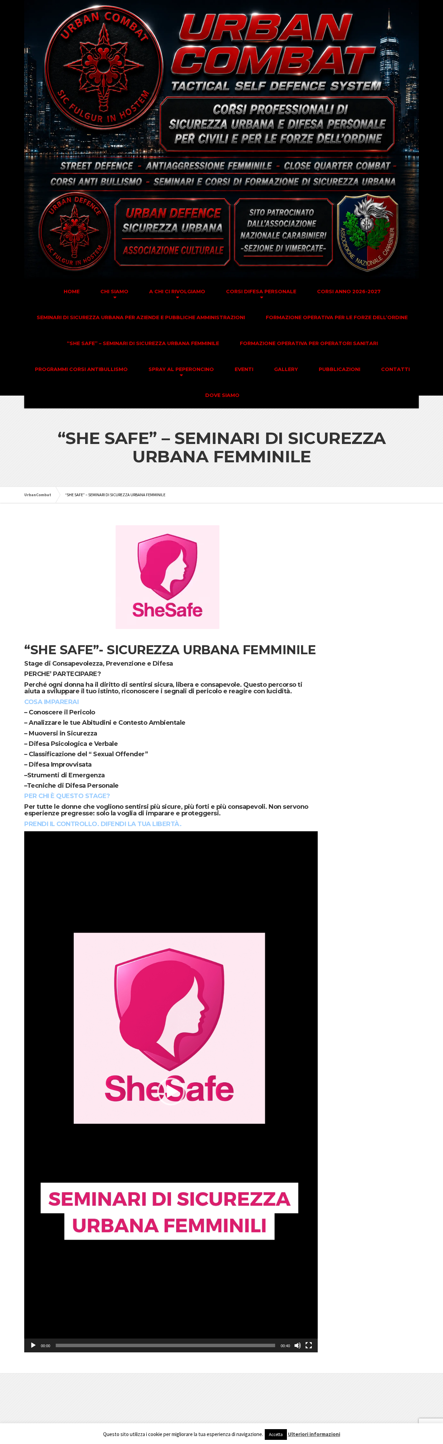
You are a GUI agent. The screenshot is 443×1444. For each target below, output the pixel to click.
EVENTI (244, 369)
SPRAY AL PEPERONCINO (181, 369)
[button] (171, 1091)
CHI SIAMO (114, 291)
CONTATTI (395, 369)
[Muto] (297, 1345)
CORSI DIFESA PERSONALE (261, 291)
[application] (171, 1091)
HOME (72, 291)
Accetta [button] (276, 1434)
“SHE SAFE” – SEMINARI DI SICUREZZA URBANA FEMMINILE (143, 343)
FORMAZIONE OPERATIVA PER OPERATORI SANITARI (309, 343)
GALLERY (286, 369)
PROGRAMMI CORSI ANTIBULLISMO (81, 369)
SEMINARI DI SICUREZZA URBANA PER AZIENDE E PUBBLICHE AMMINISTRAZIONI (141, 317)
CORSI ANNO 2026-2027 (349, 291)
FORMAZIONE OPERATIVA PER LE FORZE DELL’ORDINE (337, 317)
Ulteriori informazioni (314, 1434)
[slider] (165, 1345)
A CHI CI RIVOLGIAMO (177, 291)
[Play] (33, 1345)
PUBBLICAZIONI (339, 369)
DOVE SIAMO (222, 395)
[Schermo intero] (308, 1345)
